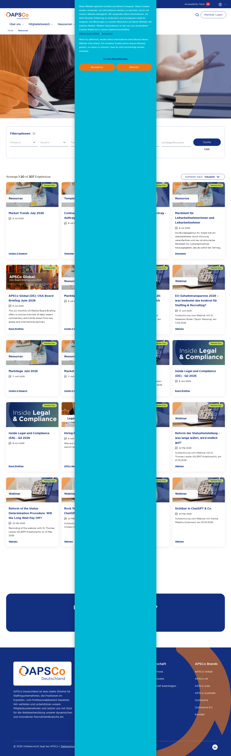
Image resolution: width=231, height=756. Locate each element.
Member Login (213, 14)
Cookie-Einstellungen (115, 58)
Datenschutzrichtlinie (89, 33)
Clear (207, 148)
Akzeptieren (97, 67)
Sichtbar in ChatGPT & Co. (193, 508)
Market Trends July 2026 (26, 213)
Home (10, 30)
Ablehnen (134, 67)
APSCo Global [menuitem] (203, 671)
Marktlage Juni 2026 (23, 371)
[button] (197, 14)
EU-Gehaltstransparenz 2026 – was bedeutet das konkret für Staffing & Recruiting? (197, 300)
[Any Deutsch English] (54, 142)
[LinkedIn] (215, 747)
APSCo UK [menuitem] (201, 678)
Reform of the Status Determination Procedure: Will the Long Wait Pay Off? (30, 513)
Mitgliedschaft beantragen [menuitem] (160, 685)
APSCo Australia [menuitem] (205, 693)
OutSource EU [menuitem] (203, 707)
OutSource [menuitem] (201, 700)
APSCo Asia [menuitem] (202, 685)
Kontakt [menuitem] (200, 714)
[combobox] (23, 142)
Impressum (107, 33)
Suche (207, 142)
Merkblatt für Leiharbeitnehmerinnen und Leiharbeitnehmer (194, 217)
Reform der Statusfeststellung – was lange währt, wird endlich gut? (197, 438)
